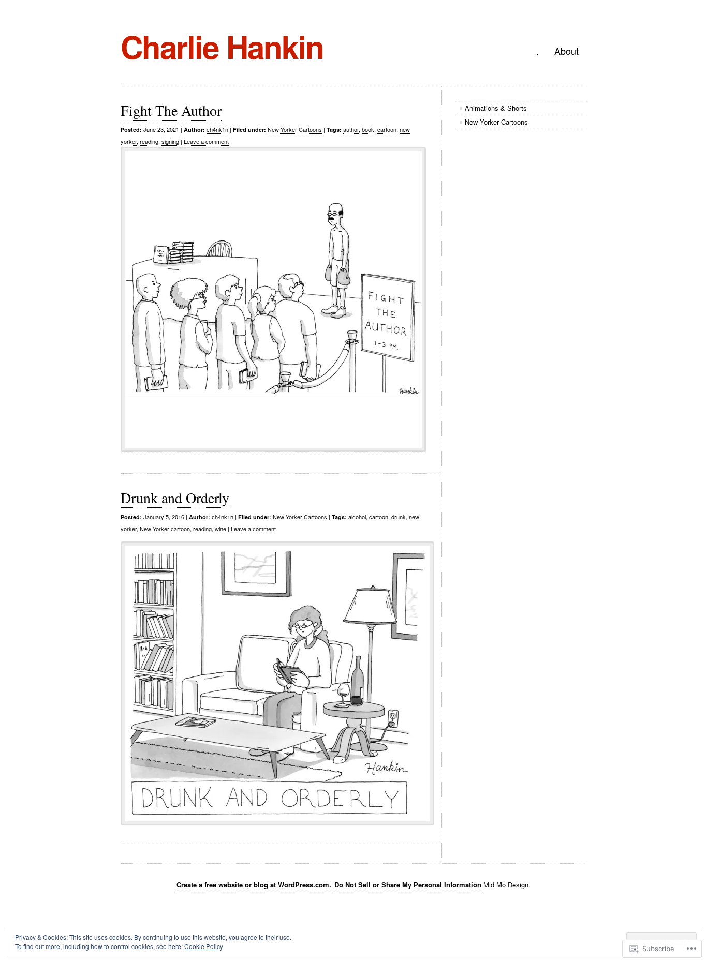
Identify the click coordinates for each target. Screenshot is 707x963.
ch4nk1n (217, 129)
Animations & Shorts (496, 108)
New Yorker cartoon (165, 528)
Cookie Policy (203, 946)
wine (220, 528)
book (368, 129)
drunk (398, 517)
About (566, 50)
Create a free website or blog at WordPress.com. (253, 885)
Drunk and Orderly (175, 497)
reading (149, 141)
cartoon (386, 129)
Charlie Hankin (222, 46)
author (351, 129)
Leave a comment (206, 141)
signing (170, 141)
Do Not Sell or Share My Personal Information (407, 885)
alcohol (357, 517)
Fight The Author (171, 110)
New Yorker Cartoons (295, 129)
